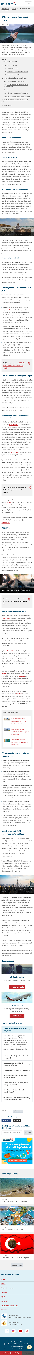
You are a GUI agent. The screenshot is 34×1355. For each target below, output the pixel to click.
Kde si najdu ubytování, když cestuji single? (13, 1091)
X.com (18, 1120)
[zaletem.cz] (9, 3)
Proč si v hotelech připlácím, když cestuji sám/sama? (15, 1084)
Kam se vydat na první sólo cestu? (15, 1070)
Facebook (7, 1120)
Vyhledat (28, 1133)
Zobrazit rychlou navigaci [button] (9, 61)
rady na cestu (18, 1111)
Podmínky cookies (25, 1349)
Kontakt (14, 1349)
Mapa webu (6, 1349)
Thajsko (11, 310)
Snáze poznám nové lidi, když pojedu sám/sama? (13, 1064)
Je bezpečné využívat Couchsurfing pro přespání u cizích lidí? (16, 1098)
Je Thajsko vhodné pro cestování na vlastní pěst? (15, 1076)
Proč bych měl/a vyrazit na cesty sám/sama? (15, 1030)
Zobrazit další (17, 1265)
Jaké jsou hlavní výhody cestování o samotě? (15, 1057)
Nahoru (27, 1353)
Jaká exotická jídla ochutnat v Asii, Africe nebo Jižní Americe (14, 365)
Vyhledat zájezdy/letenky (11, 1353)
